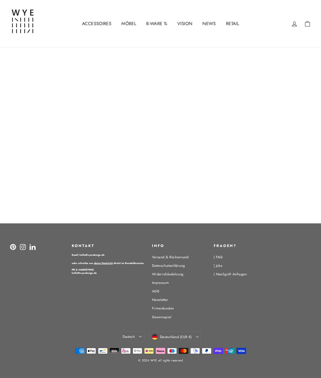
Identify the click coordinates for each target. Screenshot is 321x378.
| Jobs (218, 265)
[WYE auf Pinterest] (13, 246)
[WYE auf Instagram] (23, 246)
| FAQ (218, 257)
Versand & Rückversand (170, 257)
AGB (155, 291)
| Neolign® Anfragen (230, 274)
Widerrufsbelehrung (168, 274)
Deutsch (129, 336)
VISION (184, 23)
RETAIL (232, 23)
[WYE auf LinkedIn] (33, 246)
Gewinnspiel (161, 317)
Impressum (160, 282)
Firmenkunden (163, 308)
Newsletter (160, 299)
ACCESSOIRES (96, 23)
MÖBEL (128, 23)
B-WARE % (156, 23)
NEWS (209, 23)
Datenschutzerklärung (168, 265)
